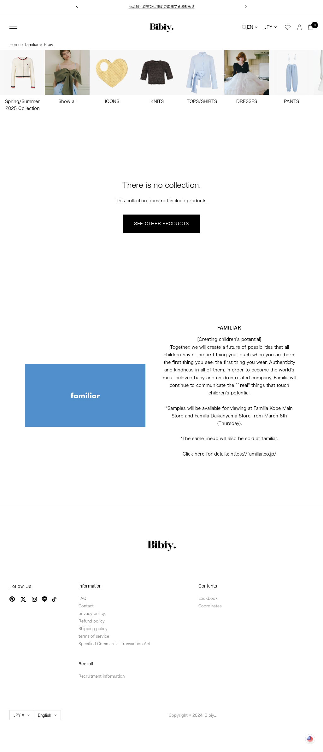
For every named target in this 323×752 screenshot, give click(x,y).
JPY (268, 27)
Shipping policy (93, 628)
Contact (86, 606)
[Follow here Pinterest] (12, 599)
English (44, 715)
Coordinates (209, 606)
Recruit (86, 664)
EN (250, 27)
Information (90, 586)
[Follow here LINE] (44, 599)
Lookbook (208, 598)
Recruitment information (102, 676)
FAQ (82, 598)
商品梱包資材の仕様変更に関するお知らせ (162, 6)
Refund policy (92, 621)
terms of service (94, 636)
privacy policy (92, 613)
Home (15, 44)
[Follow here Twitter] (23, 599)
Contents (207, 586)
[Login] (299, 27)
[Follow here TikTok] (54, 599)
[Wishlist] (288, 27)
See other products (161, 223)
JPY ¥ (19, 715)
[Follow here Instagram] (34, 599)
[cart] (311, 27)
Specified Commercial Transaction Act (114, 644)
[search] (244, 27)
